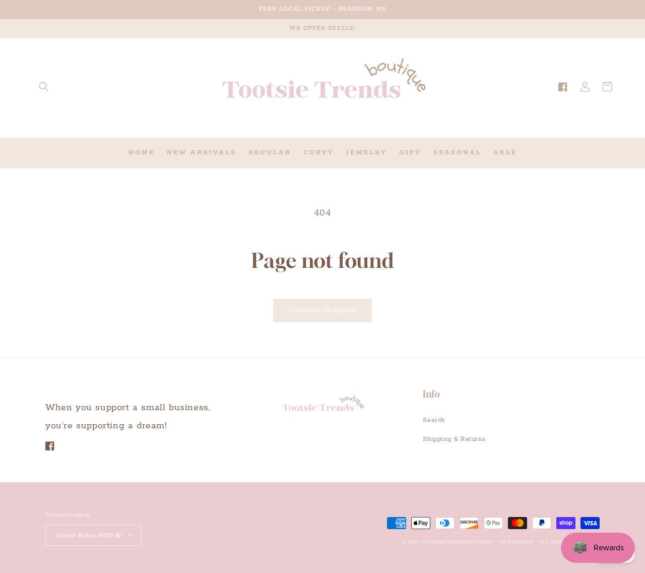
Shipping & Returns (454, 439)
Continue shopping (322, 310)
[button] (44, 87)
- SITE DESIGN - (517, 542)
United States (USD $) (88, 535)
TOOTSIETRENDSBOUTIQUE (457, 542)
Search (434, 420)
